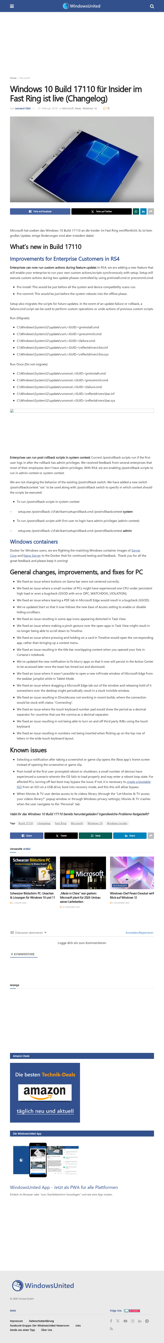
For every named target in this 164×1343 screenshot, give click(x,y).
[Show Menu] (12, 6)
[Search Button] (152, 6)
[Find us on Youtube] (125, 1321)
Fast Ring (60, 823)
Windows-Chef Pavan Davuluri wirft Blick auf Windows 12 (132, 895)
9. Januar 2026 (19, 902)
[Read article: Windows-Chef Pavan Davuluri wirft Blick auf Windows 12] (133, 873)
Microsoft (25, 77)
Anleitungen (21, 885)
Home (13, 77)
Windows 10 (90, 108)
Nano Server (32, 555)
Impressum (16, 1320)
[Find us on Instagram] (132, 1321)
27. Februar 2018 (47, 108)
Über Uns (46, 1329)
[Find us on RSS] (111, 1329)
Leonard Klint (22, 108)
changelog (43, 823)
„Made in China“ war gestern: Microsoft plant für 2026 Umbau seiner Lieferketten (80, 897)
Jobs (78, 1325)
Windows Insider (117, 823)
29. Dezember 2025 (71, 907)
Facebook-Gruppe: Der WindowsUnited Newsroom (39, 1325)
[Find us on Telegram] (147, 1321)
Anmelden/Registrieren (139, 932)
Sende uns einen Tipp (22, 1329)
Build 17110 (26, 823)
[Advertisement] (82, 42)
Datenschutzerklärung (41, 1320)
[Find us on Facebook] (111, 1321)
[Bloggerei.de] (132, 1310)
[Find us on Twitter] (118, 1321)
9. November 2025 (120, 902)
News (78, 108)
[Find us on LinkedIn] (139, 1321)
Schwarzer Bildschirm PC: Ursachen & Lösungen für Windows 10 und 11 (32, 895)
